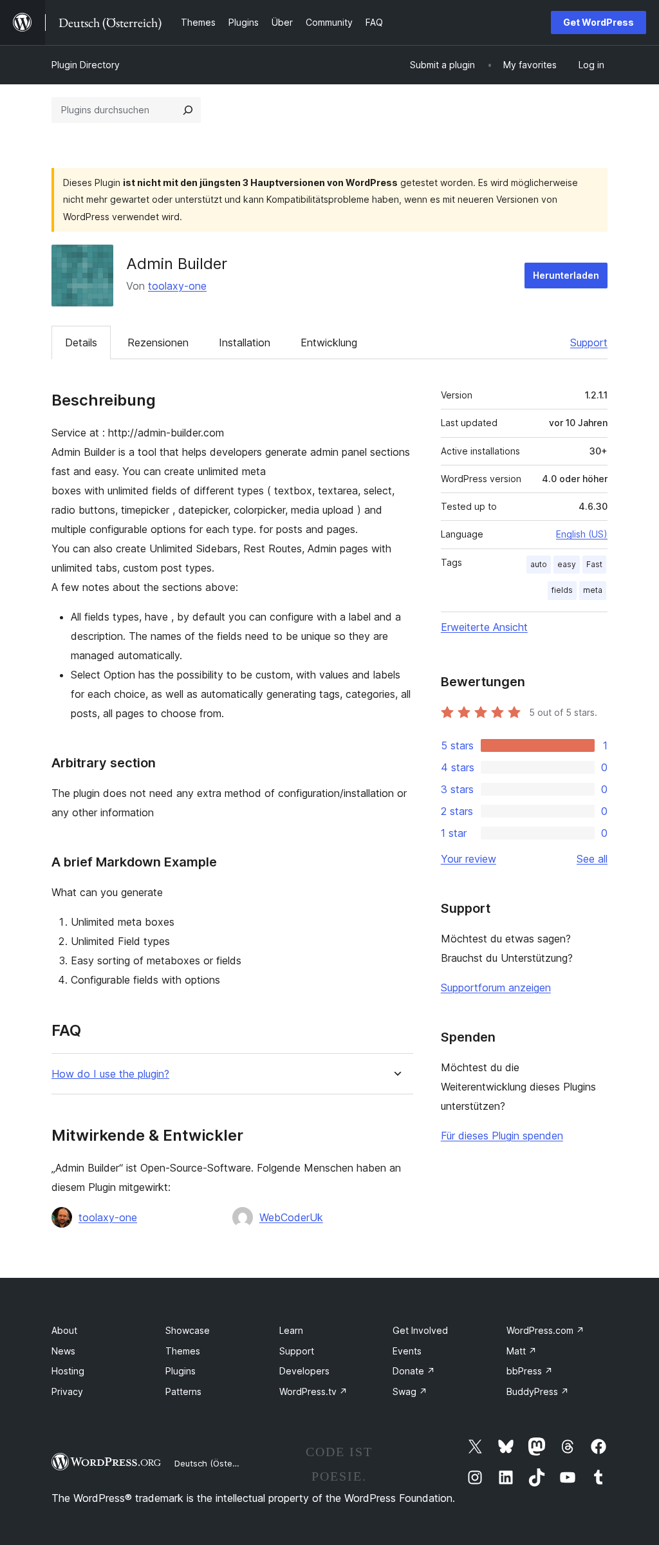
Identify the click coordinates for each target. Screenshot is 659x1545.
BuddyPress (537, 1391)
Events (407, 1350)
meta (592, 590)
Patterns (183, 1391)
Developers (304, 1370)
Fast (594, 564)
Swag (410, 1391)
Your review (468, 858)
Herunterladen (566, 275)
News (63, 1350)
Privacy (67, 1391)
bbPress (529, 1370)
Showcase (187, 1330)
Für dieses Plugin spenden (502, 1135)
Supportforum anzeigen (496, 987)
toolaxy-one (177, 285)
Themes (182, 1350)
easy (566, 564)
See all (592, 858)
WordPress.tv (313, 1391)
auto (538, 564)
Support (589, 342)
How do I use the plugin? (110, 1074)
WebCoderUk (291, 1217)
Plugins (180, 1370)
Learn (291, 1330)
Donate (414, 1370)
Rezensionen (158, 342)
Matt (521, 1350)
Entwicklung (329, 342)
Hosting (67, 1370)
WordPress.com (545, 1330)
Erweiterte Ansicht (484, 627)
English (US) (582, 534)
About (64, 1330)
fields (562, 590)
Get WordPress (598, 22)
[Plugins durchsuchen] (188, 110)
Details (81, 342)
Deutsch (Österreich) (216, 1463)
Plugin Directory (85, 64)
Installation (244, 342)
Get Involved (420, 1330)
